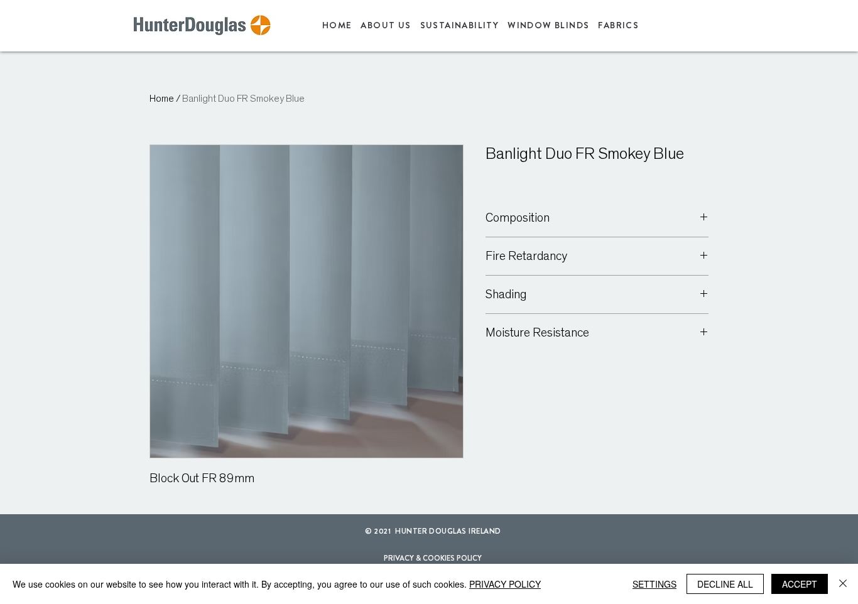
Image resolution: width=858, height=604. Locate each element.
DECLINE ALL (725, 584)
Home (161, 99)
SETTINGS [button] (654, 584)
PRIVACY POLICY (505, 584)
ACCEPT (799, 584)
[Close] (842, 584)
